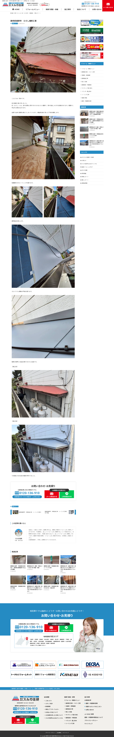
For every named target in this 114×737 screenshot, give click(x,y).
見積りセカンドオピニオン (94, 706)
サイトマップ (88, 724)
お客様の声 (88, 700)
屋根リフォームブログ (87, 167)
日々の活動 (84, 170)
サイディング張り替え (87, 88)
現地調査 (84, 173)
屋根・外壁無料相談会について (94, 717)
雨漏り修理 (84, 98)
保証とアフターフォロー (52, 709)
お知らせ (84, 160)
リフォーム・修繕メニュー (88, 68)
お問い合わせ (90, 710)
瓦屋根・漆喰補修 (86, 75)
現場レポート (14, 23)
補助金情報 (84, 183)
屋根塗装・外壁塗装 (86, 85)
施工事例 (87, 697)
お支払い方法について (51, 712)
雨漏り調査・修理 (69, 697)
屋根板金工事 (85, 78)
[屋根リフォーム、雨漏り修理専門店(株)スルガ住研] (13, 4)
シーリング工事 (85, 94)
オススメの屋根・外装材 (88, 157)
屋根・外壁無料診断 (86, 101)
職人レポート (85, 180)
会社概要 (46, 697)
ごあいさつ (48, 700)
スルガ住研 (18, 538)
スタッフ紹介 (49, 703)
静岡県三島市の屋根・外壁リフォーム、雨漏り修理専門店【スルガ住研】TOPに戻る (36, 688)
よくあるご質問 (89, 714)
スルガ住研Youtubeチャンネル (89, 163)
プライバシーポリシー (91, 720)
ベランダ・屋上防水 (86, 91)
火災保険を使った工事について (54, 715)
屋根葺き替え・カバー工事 (88, 72)
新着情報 (47, 706)
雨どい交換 (84, 81)
